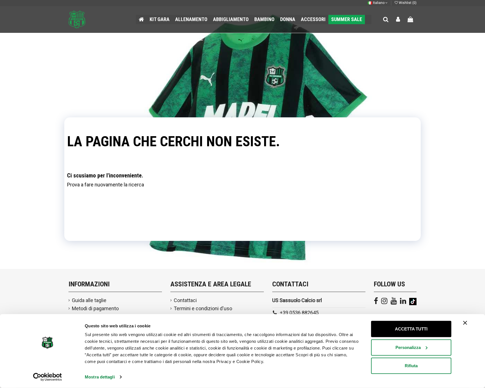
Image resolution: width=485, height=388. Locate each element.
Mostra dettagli (100, 377)
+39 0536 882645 (299, 313)
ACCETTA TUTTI (411, 329)
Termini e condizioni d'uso (203, 308)
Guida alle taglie (89, 300)
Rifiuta (411, 365)
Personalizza (408, 347)
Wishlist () (407, 3)
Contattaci (185, 300)
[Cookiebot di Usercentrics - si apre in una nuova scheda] (47, 377)
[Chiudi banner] (465, 323)
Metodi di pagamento (95, 308)
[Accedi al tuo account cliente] (398, 20)
